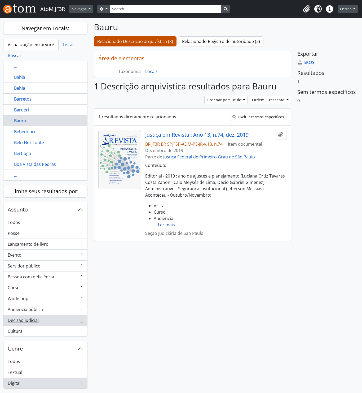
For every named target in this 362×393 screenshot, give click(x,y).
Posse (45, 234)
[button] (306, 9)
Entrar (346, 8)
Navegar (79, 8)
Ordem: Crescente (268, 99)
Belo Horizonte (29, 142)
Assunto (18, 209)
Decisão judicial (45, 321)
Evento (45, 256)
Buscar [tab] (14, 55)
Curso (45, 289)
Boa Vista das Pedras (35, 164)
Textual (45, 373)
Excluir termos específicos (260, 116)
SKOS (309, 62)
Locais (151, 71)
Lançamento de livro (45, 245)
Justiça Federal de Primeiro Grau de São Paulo (209, 157)
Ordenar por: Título (224, 99)
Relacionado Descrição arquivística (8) (135, 41)
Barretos (23, 99)
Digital (45, 384)
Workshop (45, 300)
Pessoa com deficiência (45, 278)
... (15, 66)
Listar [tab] (68, 44)
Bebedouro (25, 132)
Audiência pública (45, 310)
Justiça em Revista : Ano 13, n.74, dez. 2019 (197, 135)
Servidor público (45, 267)
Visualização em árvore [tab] (31, 44)
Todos (14, 222)
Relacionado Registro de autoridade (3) (221, 41)
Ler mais (166, 225)
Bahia (19, 77)
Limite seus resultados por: (45, 191)
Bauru (20, 121)
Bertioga (22, 153)
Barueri (21, 110)
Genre (15, 348)
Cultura (45, 332)
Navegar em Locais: (45, 28)
